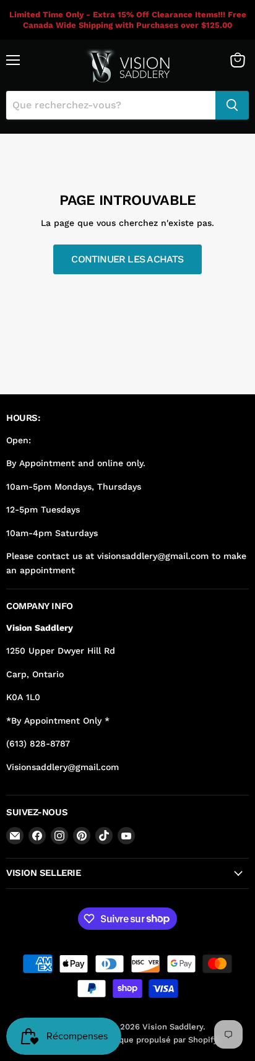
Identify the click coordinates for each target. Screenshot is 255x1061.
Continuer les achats (127, 259)
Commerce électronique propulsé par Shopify (128, 1039)
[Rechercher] (232, 105)
